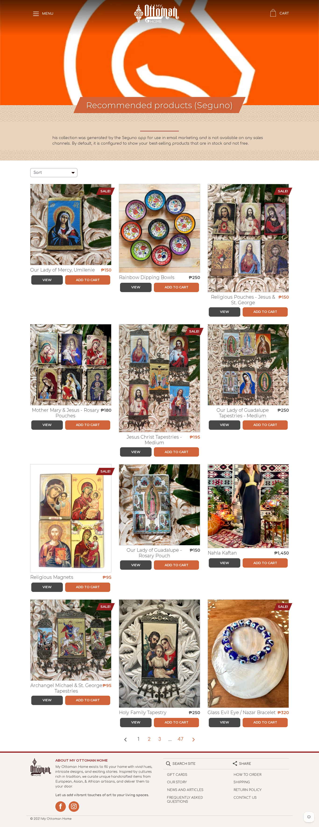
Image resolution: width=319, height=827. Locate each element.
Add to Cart (88, 280)
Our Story (177, 782)
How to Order (247, 775)
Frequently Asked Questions (185, 799)
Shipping (242, 782)
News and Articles (185, 790)
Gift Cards (177, 775)
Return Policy (248, 790)
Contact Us (245, 797)
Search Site (184, 764)
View (47, 280)
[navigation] (36, 13)
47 (180, 739)
